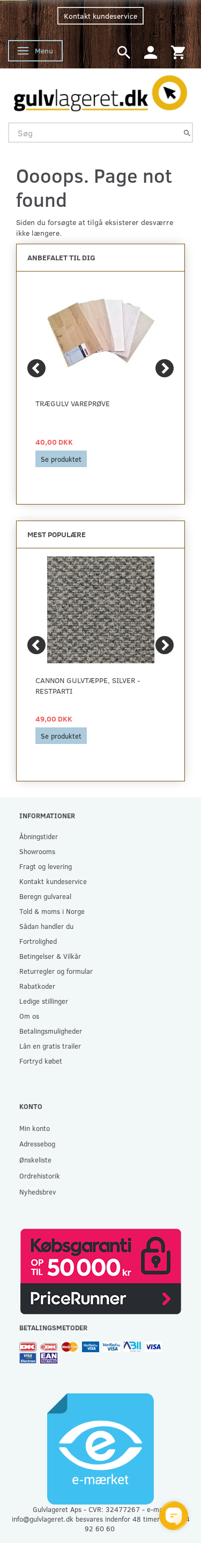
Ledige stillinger (43, 1000)
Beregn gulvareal (45, 896)
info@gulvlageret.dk (42, 1518)
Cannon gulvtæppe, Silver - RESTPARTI (87, 685)
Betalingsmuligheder (50, 1030)
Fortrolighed (38, 940)
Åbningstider (38, 836)
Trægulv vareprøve (72, 403)
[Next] (164, 368)
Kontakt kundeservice (100, 16)
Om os (29, 1015)
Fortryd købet (40, 1060)
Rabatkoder (37, 985)
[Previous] (36, 368)
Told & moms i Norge (52, 911)
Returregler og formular (56, 970)
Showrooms (37, 851)
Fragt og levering (45, 866)
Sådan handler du (46, 926)
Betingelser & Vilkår (50, 955)
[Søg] (187, 133)
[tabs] (123, 51)
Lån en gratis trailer (50, 1045)
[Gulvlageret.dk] (100, 91)
